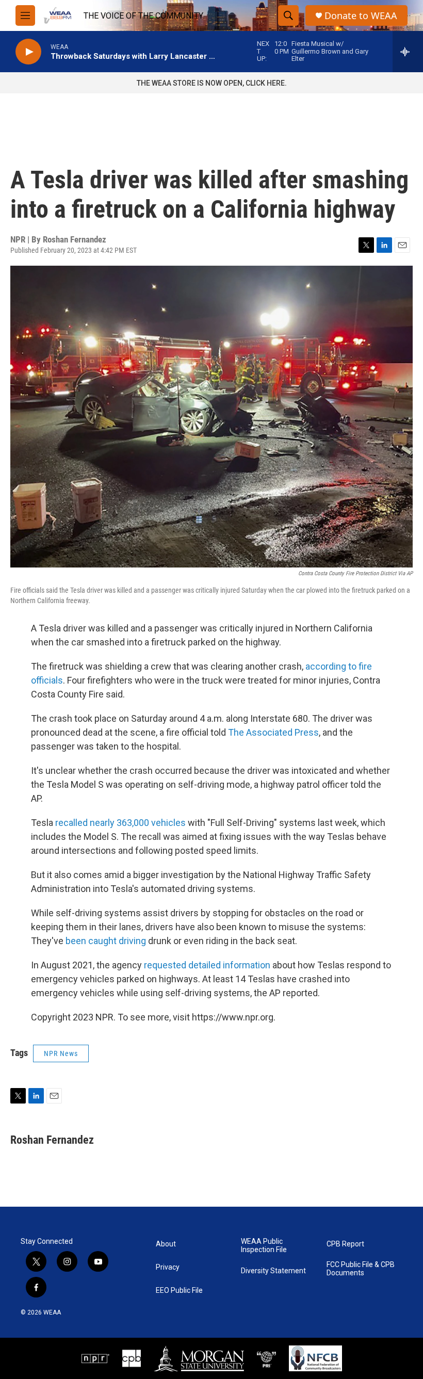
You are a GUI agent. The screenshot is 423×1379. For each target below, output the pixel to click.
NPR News (61, 1053)
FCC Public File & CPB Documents (361, 1269)
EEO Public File (179, 1290)
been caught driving (106, 940)
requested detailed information (207, 965)
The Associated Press (273, 732)
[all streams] (408, 51)
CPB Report (345, 1244)
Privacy (168, 1267)
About (166, 1244)
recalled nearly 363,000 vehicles (120, 822)
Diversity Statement (273, 1271)
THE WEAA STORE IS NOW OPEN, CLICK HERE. (212, 83)
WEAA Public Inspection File (264, 1246)
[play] (28, 52)
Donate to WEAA (360, 15)
